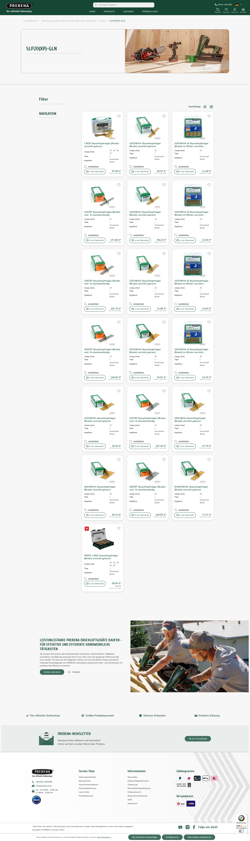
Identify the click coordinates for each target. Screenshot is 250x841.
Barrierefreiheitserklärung (139, 788)
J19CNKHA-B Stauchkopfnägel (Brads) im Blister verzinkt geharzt (191, 213)
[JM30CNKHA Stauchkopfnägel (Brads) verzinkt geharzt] (192, 470)
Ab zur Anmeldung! (198, 738)
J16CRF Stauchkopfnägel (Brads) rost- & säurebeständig (102, 213)
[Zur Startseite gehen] (18, 8)
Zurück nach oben (52, 672)
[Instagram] (188, 827)
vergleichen (93, 166)
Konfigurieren (172, 837)
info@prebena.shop (44, 786)
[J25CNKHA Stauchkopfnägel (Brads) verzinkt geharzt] (147, 264)
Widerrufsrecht (134, 792)
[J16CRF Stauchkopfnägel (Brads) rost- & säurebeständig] (102, 196)
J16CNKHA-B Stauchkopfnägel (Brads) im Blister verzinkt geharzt (191, 145)
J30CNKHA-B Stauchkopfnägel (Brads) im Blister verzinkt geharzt (191, 351)
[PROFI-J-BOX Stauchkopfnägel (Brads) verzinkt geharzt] (102, 539)
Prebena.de (133, 784)
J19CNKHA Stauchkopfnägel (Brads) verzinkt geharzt (145, 213)
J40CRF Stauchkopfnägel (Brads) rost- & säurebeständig (147, 488)
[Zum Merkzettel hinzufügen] (118, 115)
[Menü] (245, 815)
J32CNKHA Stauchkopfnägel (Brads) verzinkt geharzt (99, 419)
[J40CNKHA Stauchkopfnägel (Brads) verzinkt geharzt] (102, 470)
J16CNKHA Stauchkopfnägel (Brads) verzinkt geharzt (145, 145)
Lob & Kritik (84, 792)
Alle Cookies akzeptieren (199, 837)
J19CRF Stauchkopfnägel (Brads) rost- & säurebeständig (102, 282)
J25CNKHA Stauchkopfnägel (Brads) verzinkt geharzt (145, 282)
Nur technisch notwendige (144, 837)
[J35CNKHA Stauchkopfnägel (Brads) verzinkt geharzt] (192, 402)
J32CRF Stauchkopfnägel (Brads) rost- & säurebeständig (147, 419)
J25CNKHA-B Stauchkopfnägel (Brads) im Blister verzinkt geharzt (191, 282)
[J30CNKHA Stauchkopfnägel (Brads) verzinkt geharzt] (147, 333)
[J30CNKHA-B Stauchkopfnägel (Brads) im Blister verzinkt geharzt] (192, 333)
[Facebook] (194, 827)
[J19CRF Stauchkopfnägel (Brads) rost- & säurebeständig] (102, 264)
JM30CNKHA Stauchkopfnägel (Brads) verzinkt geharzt (191, 488)
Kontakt (76, 672)
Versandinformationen (88, 784)
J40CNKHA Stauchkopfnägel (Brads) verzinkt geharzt (99, 488)
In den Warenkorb (96, 171)
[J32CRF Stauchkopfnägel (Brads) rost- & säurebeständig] (147, 402)
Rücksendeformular (87, 788)
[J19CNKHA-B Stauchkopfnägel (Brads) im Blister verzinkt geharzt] (192, 196)
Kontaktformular (86, 796)
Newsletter (132, 777)
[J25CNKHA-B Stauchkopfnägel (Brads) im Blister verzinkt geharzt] (192, 264)
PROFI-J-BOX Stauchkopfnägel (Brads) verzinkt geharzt (101, 557)
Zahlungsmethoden (87, 777)
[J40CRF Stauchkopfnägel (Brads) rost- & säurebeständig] (147, 470)
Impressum (132, 803)
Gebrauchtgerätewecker (138, 781)
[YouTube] (180, 827)
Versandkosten (77, 826)
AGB (130, 799)
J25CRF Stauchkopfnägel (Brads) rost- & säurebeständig (102, 351)
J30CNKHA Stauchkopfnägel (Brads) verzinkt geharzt (145, 351)
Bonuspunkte (85, 781)
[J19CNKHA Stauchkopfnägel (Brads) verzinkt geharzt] (147, 196)
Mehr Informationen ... (104, 837)
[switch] (241, 831)
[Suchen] (96, 4)
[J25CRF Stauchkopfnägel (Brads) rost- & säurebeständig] (102, 333)
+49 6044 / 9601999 (43, 782)
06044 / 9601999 (225, 4)
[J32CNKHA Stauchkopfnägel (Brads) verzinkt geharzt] (102, 402)
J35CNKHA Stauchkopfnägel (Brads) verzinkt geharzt (190, 419)
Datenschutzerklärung (137, 796)
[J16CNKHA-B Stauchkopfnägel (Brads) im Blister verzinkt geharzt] (192, 127)
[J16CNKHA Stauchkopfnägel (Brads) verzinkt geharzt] (147, 127)
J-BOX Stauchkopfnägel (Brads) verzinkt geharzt (101, 145)
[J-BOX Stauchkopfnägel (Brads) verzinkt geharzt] (102, 127)
